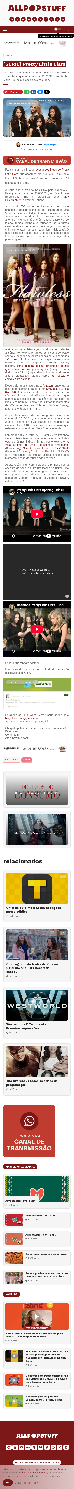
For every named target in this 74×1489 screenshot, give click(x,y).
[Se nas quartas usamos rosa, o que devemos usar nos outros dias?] (14, 1278)
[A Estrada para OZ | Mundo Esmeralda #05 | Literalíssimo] (14, 1401)
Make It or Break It (43, 451)
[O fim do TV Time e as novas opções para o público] (37, 888)
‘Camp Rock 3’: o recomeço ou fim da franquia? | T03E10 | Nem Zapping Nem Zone (35, 1335)
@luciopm (51, 145)
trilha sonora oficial (30, 365)
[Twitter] (47, 92)
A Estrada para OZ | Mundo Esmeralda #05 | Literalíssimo (43, 1398)
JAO (57, 1462)
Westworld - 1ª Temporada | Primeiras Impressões (26, 1026)
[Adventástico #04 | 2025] (14, 1239)
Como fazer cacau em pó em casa (45, 1254)
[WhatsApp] (27, 92)
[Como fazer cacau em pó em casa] (14, 1258)
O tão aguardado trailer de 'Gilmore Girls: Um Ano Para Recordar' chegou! (32, 967)
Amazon (48, 385)
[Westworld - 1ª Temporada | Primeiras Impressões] (37, 1005)
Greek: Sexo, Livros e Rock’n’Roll (46, 448)
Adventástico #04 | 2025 (40, 1234)
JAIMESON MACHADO (34, 1462)
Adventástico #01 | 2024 (20, 1200)
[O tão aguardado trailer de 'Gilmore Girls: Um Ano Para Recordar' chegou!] (37, 944)
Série (27, 759)
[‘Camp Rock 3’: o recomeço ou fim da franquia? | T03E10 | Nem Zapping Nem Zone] (37, 1316)
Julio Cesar (30, 714)
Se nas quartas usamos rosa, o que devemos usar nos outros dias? (46, 1275)
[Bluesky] (40, 92)
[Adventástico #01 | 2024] (37, 1189)
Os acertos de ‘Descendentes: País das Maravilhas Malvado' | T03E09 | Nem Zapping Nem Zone (46, 1378)
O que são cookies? (26, 1482)
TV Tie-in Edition (17, 359)
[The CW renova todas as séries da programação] (37, 1061)
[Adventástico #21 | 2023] (14, 1220)
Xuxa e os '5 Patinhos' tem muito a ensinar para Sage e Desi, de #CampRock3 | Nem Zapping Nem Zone (46, 1356)
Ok (7, 1482)
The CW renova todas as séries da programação (31, 1083)
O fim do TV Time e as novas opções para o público (33, 909)
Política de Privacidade (31, 1472)
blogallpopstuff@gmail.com (21, 718)
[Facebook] (33, 92)
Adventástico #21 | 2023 (40, 1215)
